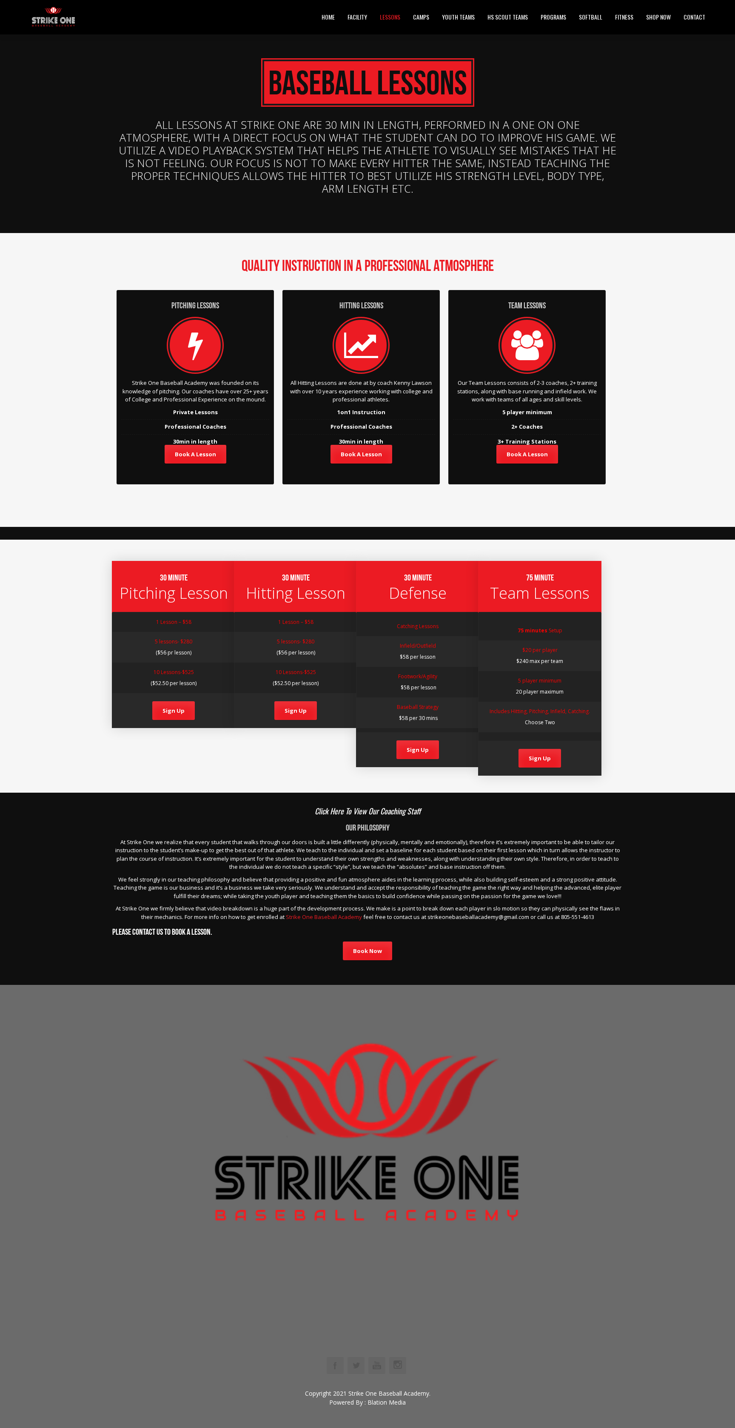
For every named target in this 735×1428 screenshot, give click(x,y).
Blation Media (387, 1402)
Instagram (397, 1365)
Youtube (376, 1365)
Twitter (356, 1365)
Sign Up (173, 710)
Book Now (367, 951)
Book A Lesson (195, 454)
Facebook (335, 1365)
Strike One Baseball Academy (324, 917)
